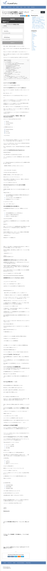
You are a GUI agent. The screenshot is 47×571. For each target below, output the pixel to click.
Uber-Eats (33, 7)
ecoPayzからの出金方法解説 (8, 73)
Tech (33, 47)
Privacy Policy (28, 562)
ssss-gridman (34, 46)
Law (32, 41)
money (33, 43)
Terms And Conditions (20, 562)
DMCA (14, 562)
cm (32, 33)
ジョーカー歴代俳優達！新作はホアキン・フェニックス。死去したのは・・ (15, 76)
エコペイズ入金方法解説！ (8, 61)
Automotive (34, 32)
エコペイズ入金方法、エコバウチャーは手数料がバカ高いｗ (13, 72)
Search (32, 10)
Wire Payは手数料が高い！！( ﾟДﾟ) (10, 71)
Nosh (25, 7)
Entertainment (34, 35)
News (21, 7)
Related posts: (7, 75)
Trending (33, 48)
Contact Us (9, 7)
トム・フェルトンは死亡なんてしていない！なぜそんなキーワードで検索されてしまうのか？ (16, 79)
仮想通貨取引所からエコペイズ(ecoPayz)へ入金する (12, 68)
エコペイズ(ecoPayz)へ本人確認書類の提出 (11, 70)
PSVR (28, 7)
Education (33, 34)
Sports (33, 45)
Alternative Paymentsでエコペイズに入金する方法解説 (13, 65)
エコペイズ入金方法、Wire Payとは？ (10, 69)
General (33, 36)
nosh (33, 44)
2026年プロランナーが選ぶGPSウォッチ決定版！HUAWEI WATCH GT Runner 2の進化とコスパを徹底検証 (38, 20)
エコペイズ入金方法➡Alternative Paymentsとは (11, 64)
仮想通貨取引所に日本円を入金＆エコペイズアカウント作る (13, 67)
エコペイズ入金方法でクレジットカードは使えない (12, 62)
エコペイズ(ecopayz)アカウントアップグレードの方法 (12, 74)
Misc (33, 42)
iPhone (17, 7)
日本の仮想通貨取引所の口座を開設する (11, 66)
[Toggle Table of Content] (28, 60)
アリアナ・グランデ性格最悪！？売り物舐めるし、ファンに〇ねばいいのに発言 (15, 77)
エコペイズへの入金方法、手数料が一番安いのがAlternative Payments (14, 63)
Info (14, 7)
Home (5, 7)
